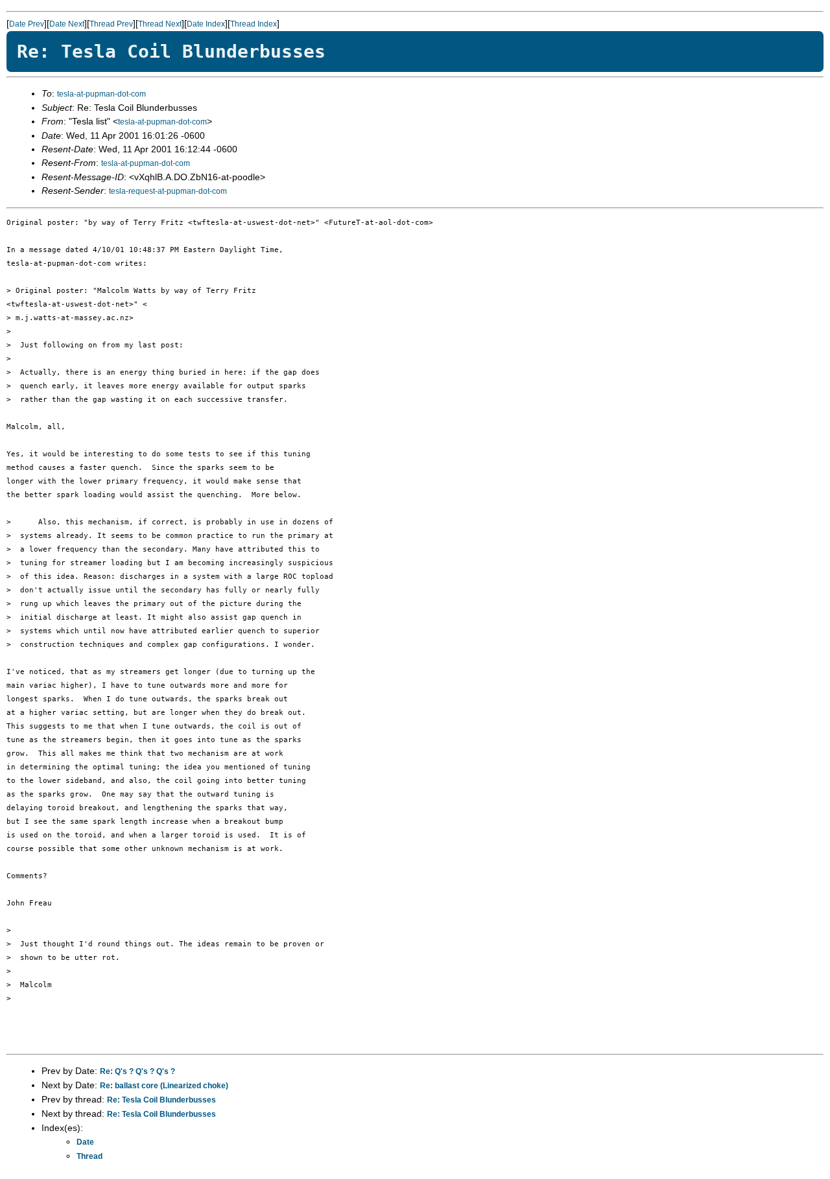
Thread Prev (111, 24)
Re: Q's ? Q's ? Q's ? (137, 1071)
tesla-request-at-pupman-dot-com (168, 191)
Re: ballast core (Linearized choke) (164, 1085)
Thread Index (253, 24)
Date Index (206, 24)
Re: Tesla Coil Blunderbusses (161, 1099)
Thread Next (160, 24)
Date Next (66, 24)
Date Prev (26, 24)
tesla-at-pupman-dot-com (101, 94)
